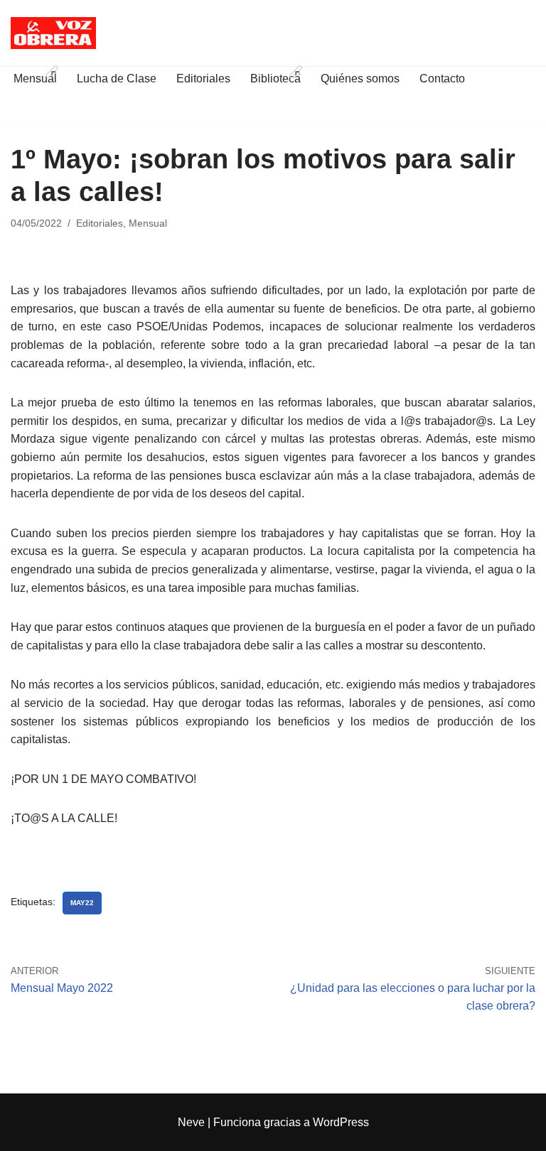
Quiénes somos (360, 78)
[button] (52, 72)
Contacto (442, 78)
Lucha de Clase (116, 78)
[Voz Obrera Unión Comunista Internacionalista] (53, 33)
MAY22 (82, 903)
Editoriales (203, 78)
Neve (191, 1122)
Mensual (148, 223)
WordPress (341, 1122)
